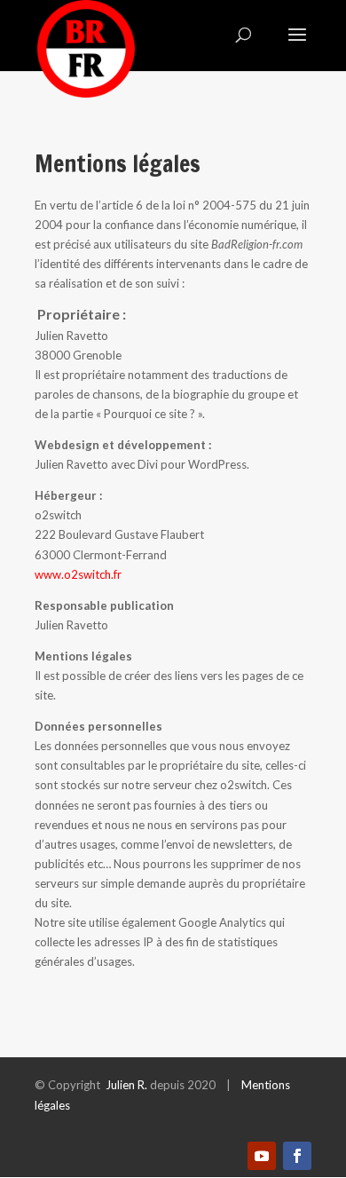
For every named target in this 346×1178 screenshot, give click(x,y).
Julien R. (126, 1085)
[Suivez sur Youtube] (262, 1156)
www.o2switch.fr (78, 574)
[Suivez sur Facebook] (297, 1156)
